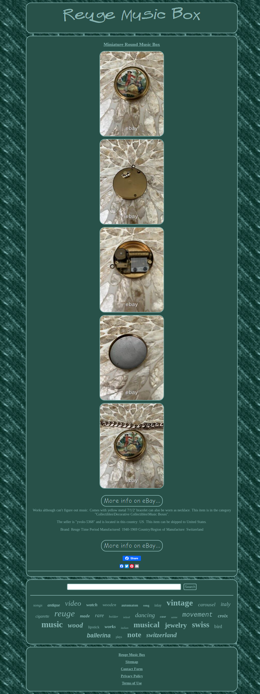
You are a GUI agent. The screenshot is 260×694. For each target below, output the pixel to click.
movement (197, 615)
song (146, 605)
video (73, 603)
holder (113, 616)
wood (75, 625)
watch (92, 604)
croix (223, 615)
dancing (145, 615)
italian (124, 627)
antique (53, 605)
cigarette (42, 616)
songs (37, 605)
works (110, 626)
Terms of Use (132, 683)
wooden (109, 605)
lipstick (94, 627)
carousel (207, 604)
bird (218, 626)
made (85, 616)
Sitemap (131, 662)
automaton (129, 605)
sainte (174, 617)
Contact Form (132, 669)
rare (99, 615)
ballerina (99, 635)
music (52, 624)
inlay (157, 605)
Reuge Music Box (132, 655)
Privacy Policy (132, 676)
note (134, 634)
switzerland (161, 635)
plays (119, 637)
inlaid (126, 617)
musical (147, 624)
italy (226, 604)
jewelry (176, 625)
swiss (200, 624)
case (163, 616)
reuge (64, 613)
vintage (180, 602)
